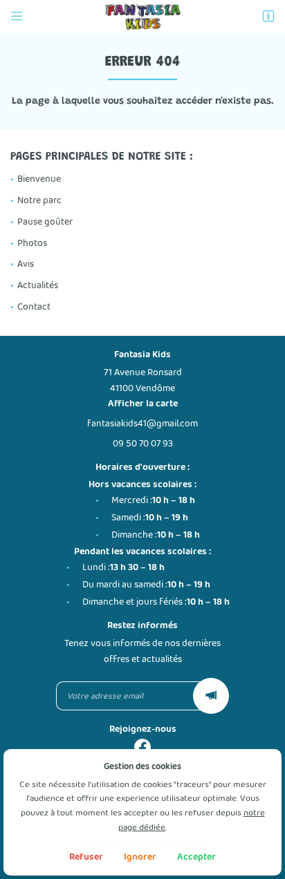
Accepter (196, 856)
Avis (25, 264)
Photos (32, 243)
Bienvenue (39, 179)
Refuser (86, 856)
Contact (33, 306)
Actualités (37, 285)
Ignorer (140, 856)
